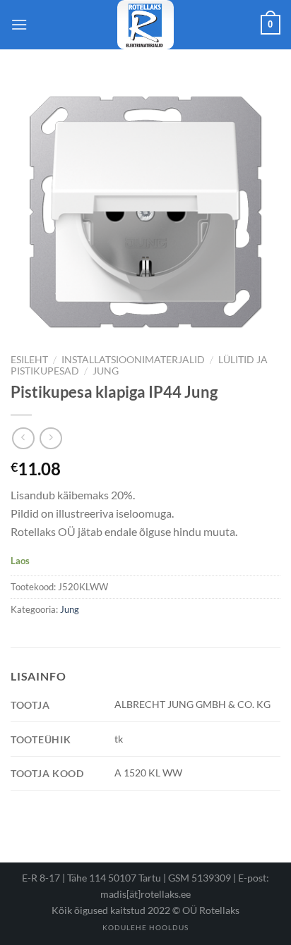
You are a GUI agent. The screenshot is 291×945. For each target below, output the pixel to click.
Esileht (29, 359)
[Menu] (19, 24)
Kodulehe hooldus (145, 927)
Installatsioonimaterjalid (133, 359)
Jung (106, 371)
